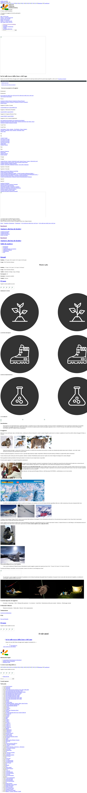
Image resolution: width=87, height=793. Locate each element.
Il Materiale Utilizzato (7, 250)
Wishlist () (3, 2)
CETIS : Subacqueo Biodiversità (12, 704)
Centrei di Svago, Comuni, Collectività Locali (10, 161)
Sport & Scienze (4, 185)
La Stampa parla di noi (7, 28)
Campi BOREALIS (5, 107)
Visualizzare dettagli (62, 78)
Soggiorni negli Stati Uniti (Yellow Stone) (9, 121)
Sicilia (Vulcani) (9, 735)
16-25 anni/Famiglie (11, 777)
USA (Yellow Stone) (10, 787)
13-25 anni (8, 774)
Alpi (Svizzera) (9, 686)
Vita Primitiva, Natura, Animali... (7, 129)
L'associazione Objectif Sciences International (12, 660)
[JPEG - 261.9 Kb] (11, 574)
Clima (2, 131)
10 (6, 766)
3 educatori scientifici (10, 752)
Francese (8, 708)
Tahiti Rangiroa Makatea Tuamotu (12, 740)
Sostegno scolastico (4, 189)
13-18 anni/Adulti (9, 772)
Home (2, 223)
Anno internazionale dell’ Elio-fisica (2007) (14, 690)
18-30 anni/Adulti (9, 780)
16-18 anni (3, 141)
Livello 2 (7, 720)
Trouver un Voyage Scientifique (9, 24)
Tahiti (7, 738)
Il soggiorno (5, 247)
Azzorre (7, 701)
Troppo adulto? (9, 767)
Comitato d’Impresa (4, 163)
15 (6, 776)
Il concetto (5, 25)
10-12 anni (3, 139)
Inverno (2, 154)
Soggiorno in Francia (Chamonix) (7, 102)
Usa (6, 742)
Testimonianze (6, 251)
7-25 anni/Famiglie (9, 761)
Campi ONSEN (4, 116)
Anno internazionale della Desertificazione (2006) (16, 692)
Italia (7, 718)
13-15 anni (3, 140)
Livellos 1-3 (8, 724)
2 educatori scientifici (11, 748)
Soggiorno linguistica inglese (12, 736)
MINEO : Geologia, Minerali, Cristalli (13, 791)
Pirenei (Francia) (9, 783)
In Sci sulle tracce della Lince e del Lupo (9, 95)
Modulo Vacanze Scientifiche (9, 661)
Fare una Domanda (4, 619)
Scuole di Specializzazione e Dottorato (8, 176)
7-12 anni (7, 759)
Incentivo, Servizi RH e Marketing (7, 164)
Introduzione (5, 246)
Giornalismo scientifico (5, 186)
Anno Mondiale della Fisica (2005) (13, 695)
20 (6, 782)
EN (6, 751)
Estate (2, 152)
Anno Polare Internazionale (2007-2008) (14, 697)
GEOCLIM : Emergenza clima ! (12, 710)
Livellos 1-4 (8, 725)
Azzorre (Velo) (9, 702)
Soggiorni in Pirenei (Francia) (6, 101)
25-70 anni (9, 762)
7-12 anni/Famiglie (9, 760)
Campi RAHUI (4, 111)
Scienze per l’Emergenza (6, 187)
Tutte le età (8, 741)
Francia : (7, 17)
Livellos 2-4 (8, 726)
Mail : (4, 16)
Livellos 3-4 (8, 727)
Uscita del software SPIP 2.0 (11, 743)
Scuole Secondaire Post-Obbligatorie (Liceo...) (10, 174)
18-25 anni (3, 142)
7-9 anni (2, 138)
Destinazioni (17, 223)
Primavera (3, 151)
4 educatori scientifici (10, 754)
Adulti (2, 143)
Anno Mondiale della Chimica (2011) (13, 694)
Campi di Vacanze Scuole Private (7, 162)
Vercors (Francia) (9, 768)
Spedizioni (3, 183)
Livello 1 (7, 719)
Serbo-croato (9, 734)
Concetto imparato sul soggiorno (9, 248)
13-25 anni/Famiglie (10, 775)
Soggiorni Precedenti (5, 191)
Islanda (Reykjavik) (10, 785)
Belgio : (5, 19)
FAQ (4, 252)
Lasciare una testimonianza (6, 612)
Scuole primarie (4, 172)
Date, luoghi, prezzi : (6, 22)
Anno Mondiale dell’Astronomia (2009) (14, 693)
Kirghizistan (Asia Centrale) (11, 784)
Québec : (6, 21)
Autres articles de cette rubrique (9, 646)
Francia (7, 709)
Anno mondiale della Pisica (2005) (12, 696)
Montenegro (9, 729)
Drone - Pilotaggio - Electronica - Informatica (15, 746)
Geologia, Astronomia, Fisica (6, 130)
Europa (2, 103)
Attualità (4, 27)
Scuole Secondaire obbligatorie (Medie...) (9, 173)
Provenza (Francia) (9, 733)
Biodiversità (9, 750)
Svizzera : (5, 18)
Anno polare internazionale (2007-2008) (14, 698)
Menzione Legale (6, 662)
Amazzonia (8, 687)
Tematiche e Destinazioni (8, 26)
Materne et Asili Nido (5, 171)
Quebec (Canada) (9, 786)
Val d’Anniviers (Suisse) (10, 790)
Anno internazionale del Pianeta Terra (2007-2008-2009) (17, 689)
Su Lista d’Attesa (4, 190)
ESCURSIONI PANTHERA (6, 120)
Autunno (2, 153)
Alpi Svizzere (3, 96)
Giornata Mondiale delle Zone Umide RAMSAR (16, 712)
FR (6, 764)
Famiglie (2, 144)
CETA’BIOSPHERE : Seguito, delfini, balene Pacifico (17, 703)
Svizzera (8, 737)
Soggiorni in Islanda (5, 122)
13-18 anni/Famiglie (10, 773)
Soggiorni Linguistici (5, 184)
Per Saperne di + (14, 645)
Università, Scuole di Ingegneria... (7, 175)
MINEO (7, 728)
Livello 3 (7, 721)
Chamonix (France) (9, 789)
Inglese (8, 714)
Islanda (7, 717)
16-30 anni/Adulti (9, 778)
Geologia (7, 711)
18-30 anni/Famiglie (10, 781)
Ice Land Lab (8, 713)
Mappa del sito (6, 676)
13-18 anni (8, 770)
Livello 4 (8, 722)
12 (7, 769)
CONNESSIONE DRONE (11, 705)
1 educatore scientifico (10, 744)
